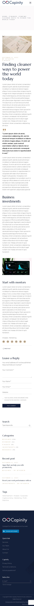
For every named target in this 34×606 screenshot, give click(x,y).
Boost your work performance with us (16, 480)
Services (5, 542)
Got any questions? (9, 570)
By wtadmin (8, 59)
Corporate (23, 496)
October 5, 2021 (10, 462)
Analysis (5, 338)
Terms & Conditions (9, 567)
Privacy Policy (7, 563)
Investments (8, 447)
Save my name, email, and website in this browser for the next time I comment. (16, 399)
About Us (5, 549)
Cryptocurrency (7, 498)
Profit (25, 498)
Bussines (6, 439)
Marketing (12, 338)
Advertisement (7, 496)
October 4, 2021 (10, 477)
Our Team (5, 546)
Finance (13, 16)
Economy (6, 442)
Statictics (5, 500)
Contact (5, 553)
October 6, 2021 (10, 57)
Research (7, 449)
